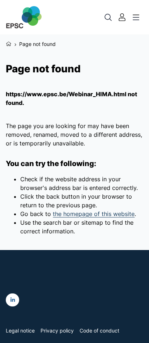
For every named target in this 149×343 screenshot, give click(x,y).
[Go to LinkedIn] (12, 300)
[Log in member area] (122, 17)
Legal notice (20, 330)
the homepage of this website (94, 213)
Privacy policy (57, 330)
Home (9, 43)
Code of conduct (99, 330)
